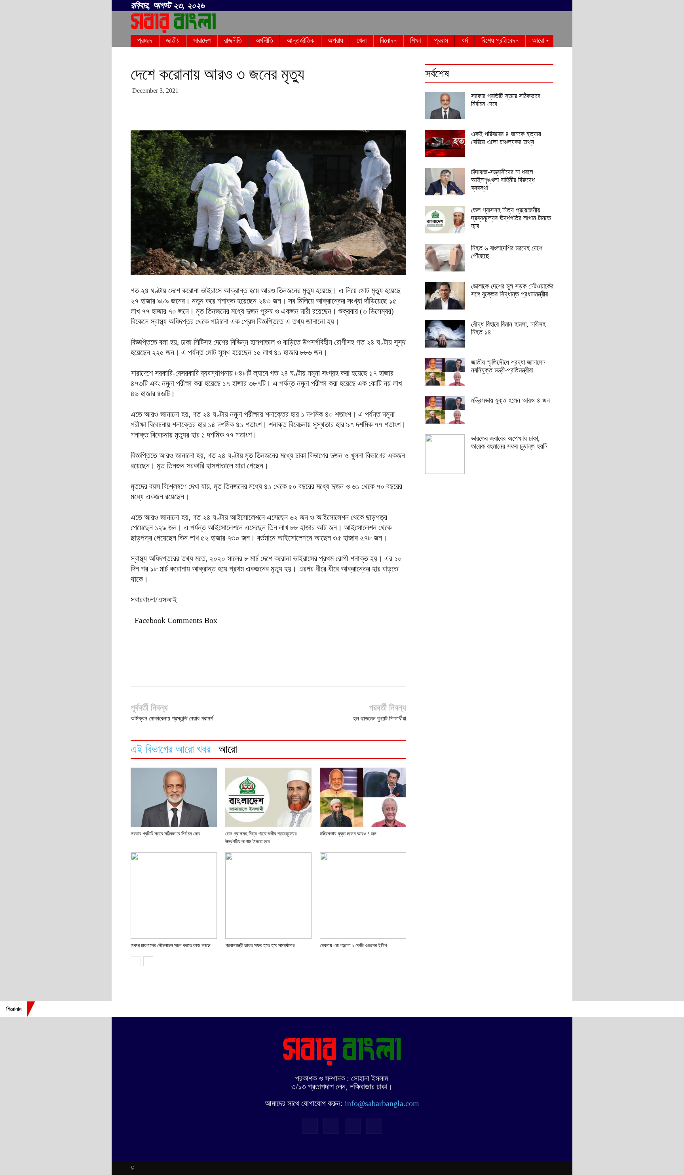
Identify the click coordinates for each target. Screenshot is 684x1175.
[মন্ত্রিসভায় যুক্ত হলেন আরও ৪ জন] (363, 797)
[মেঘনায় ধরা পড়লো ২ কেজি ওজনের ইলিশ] (363, 895)
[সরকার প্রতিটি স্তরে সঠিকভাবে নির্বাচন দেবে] (174, 797)
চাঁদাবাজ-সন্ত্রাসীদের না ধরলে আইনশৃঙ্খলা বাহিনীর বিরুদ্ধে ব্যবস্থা (503, 180)
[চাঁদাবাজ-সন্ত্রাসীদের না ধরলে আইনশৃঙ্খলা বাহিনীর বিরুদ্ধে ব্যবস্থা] (445, 181)
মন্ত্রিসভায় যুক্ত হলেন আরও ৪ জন (348, 834)
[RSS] (521, 6)
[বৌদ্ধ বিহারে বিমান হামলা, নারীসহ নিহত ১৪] (445, 334)
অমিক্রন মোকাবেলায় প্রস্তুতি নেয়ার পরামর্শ (172, 718)
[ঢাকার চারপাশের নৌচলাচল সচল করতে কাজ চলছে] (174, 895)
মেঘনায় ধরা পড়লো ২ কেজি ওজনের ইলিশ (353, 945)
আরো (227, 749)
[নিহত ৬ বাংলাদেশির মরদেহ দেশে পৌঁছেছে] (445, 257)
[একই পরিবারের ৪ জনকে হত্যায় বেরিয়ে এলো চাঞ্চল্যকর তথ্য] (445, 143)
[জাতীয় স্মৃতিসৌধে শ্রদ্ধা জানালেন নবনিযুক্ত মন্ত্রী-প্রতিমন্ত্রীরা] (445, 372)
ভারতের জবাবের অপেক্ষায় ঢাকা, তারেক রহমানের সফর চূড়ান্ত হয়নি (509, 442)
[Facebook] (508, 6)
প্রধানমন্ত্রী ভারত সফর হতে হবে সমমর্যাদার (259, 945)
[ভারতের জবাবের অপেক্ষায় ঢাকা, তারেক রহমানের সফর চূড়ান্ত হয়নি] (445, 454)
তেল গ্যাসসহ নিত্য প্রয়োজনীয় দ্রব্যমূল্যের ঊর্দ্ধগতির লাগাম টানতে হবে (511, 218)
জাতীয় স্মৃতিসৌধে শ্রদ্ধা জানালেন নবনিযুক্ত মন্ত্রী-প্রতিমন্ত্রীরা (508, 366)
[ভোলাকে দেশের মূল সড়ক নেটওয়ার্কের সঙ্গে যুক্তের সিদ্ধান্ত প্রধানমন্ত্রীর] (445, 296)
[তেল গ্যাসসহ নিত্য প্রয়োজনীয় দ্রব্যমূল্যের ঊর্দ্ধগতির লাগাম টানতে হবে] (268, 797)
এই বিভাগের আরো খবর (171, 749)
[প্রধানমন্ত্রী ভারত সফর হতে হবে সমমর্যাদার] (268, 895)
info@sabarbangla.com (382, 1103)
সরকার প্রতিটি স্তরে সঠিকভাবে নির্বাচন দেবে (165, 834)
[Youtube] (547, 6)
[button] (496, 4)
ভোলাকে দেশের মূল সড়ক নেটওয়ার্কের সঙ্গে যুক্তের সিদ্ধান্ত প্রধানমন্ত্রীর (512, 290)
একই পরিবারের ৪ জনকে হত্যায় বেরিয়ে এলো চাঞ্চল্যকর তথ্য (506, 138)
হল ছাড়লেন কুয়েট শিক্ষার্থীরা (379, 718)
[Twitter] (534, 6)
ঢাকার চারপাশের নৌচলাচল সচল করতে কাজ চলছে (171, 945)
